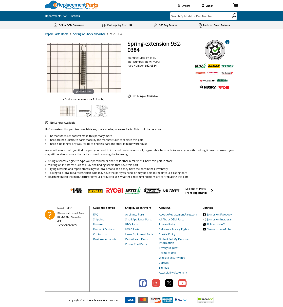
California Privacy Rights (174, 229)
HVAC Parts (132, 229)
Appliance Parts (135, 214)
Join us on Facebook (219, 214)
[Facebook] (143, 283)
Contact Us (100, 234)
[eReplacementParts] (72, 5)
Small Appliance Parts (138, 219)
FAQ (95, 214)
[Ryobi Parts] (114, 191)
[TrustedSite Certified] (205, 300)
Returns (98, 224)
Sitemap (164, 267)
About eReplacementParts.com (178, 214)
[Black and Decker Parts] (76, 191)
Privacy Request (168, 248)
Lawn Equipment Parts (139, 234)
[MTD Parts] (133, 191)
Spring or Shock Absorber (89, 34)
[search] (234, 15)
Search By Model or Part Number (191, 16)
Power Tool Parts (136, 244)
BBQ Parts (131, 224)
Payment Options (104, 229)
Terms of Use (167, 253)
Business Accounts (104, 239)
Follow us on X (216, 224)
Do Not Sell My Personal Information (174, 241)
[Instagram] (156, 283)
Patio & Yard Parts (136, 239)
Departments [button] (53, 16)
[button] (235, 5)
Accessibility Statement (173, 272)
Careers (164, 262)
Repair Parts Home (56, 34)
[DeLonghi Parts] (152, 191)
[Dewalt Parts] (95, 191)
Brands (75, 16)
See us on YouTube (219, 229)
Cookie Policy (167, 234)
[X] (169, 283)
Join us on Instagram (220, 219)
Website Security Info (172, 258)
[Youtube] (182, 283)
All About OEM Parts (171, 219)
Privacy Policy (167, 224)
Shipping (98, 219)
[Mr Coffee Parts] (171, 191)
